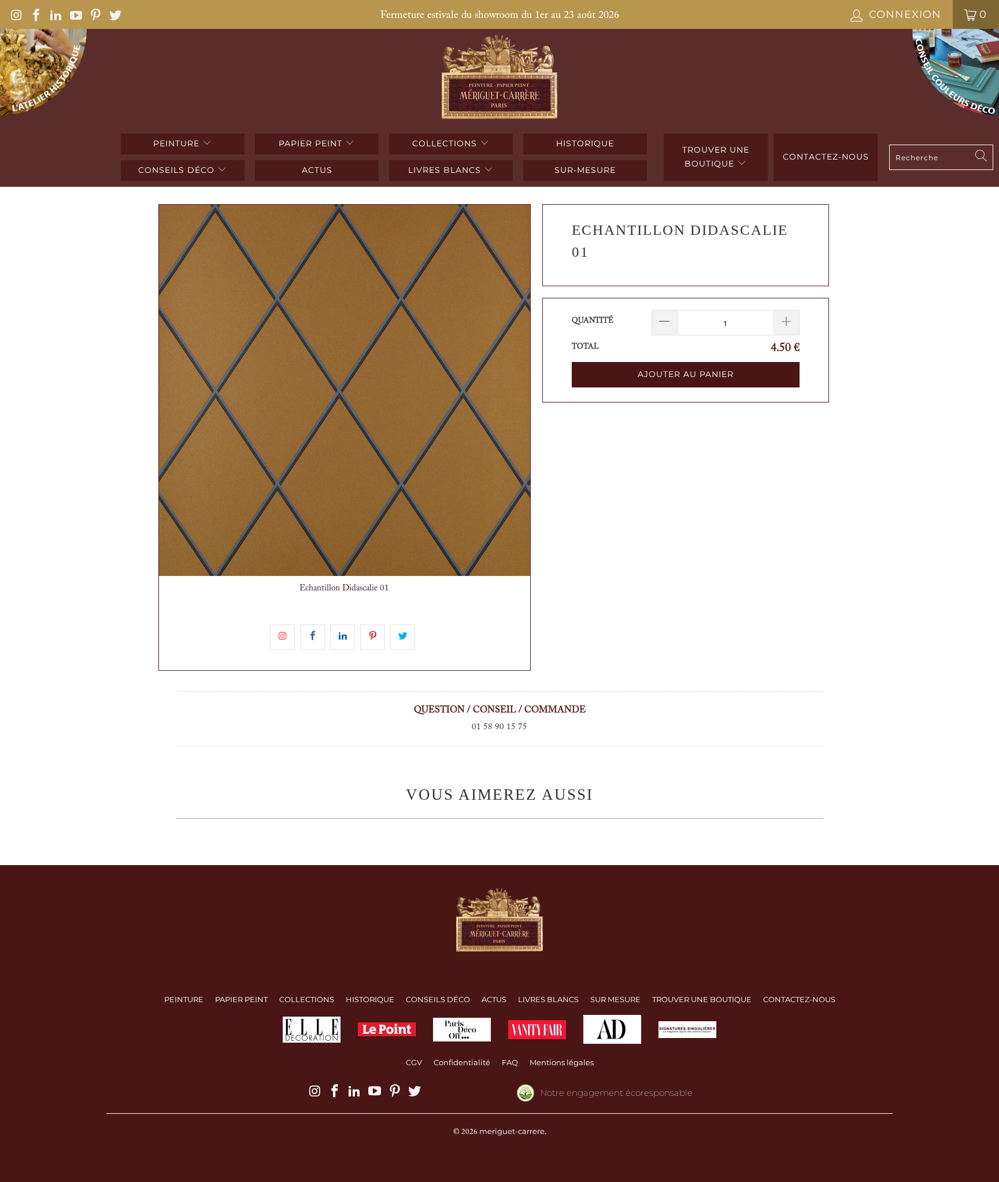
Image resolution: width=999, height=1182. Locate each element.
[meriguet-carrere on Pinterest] (95, 14)
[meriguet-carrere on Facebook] (35, 14)
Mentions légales (562, 1062)
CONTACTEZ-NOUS (799, 999)
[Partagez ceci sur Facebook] (312, 637)
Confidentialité (462, 1062)
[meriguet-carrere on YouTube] (75, 14)
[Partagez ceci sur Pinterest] (372, 637)
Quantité (592, 320)
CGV (414, 1062)
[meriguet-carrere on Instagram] (16, 14)
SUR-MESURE (585, 170)
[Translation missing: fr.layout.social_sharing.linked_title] (342, 637)
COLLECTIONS (446, 143)
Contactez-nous (826, 157)
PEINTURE (177, 143)
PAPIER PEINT (312, 143)
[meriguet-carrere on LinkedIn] (55, 14)
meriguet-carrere (512, 1131)
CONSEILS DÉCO (177, 170)
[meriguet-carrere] (500, 78)
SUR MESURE (615, 999)
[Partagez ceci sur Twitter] (402, 637)
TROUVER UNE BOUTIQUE (715, 157)
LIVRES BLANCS (446, 170)
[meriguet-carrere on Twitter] (114, 14)
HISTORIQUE (585, 143)
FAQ (510, 1062)
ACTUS (317, 170)
